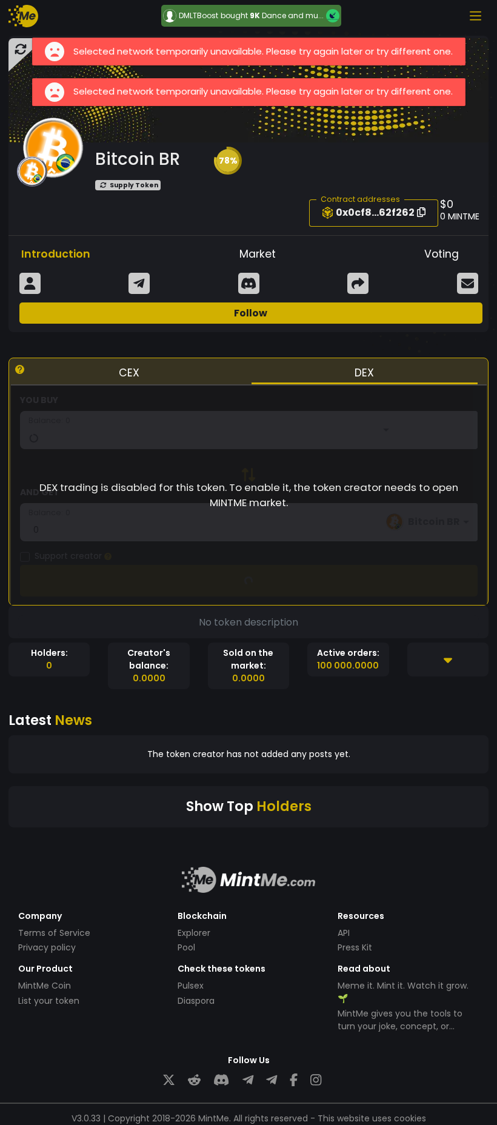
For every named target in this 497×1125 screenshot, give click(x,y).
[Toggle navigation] (475, 15)
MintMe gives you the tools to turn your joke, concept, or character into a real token (400, 1026)
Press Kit (355, 947)
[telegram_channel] (271, 1080)
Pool (186, 947)
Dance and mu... (293, 15)
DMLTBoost (198, 16)
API (344, 933)
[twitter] (168, 1080)
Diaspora (196, 1001)
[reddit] (194, 1080)
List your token (48, 1001)
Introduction (55, 254)
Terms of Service (54, 933)
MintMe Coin (44, 986)
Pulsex (191, 986)
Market (257, 254)
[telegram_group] (247, 1080)
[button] (227, 160)
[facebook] (294, 1080)
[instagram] (315, 1080)
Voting (441, 254)
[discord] (221, 1080)
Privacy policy (47, 947)
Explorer (194, 933)
